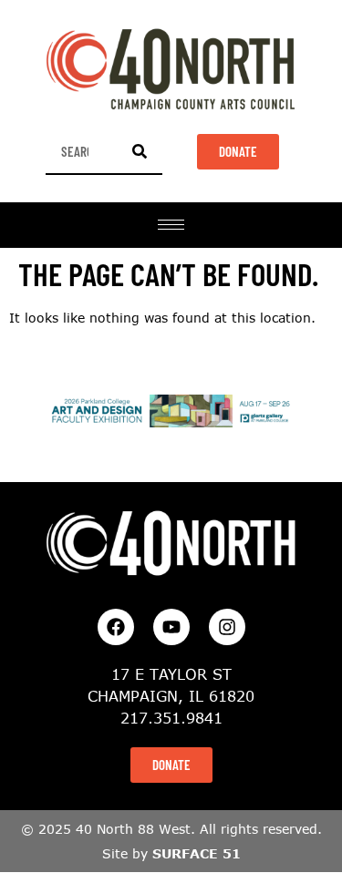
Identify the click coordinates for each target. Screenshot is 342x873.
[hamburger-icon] (171, 224)
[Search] (139, 151)
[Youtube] (171, 627)
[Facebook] (116, 627)
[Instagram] (227, 627)
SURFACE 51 (196, 853)
